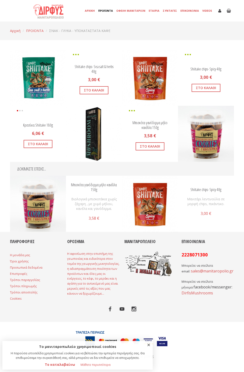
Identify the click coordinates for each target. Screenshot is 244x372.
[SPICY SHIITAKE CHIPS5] (128, 56)
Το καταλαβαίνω (60, 364)
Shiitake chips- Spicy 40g (205, 69)
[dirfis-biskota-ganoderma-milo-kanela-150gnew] (228, 112)
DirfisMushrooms (197, 293)
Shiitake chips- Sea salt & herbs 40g (94, 69)
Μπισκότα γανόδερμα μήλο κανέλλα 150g (150, 125)
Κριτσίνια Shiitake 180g (38, 125)
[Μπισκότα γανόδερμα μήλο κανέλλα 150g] (38, 203)
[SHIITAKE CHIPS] (16, 56)
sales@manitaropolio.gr (212, 271)
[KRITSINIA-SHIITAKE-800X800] (116, 112)
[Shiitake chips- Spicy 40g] (150, 203)
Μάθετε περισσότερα (96, 365)
